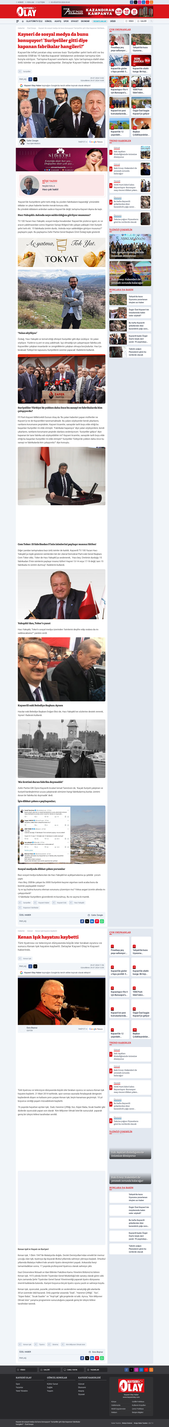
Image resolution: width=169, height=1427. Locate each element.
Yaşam (50, 1391)
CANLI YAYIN (72, 1370)
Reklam (30, 2)
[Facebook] (131, 2)
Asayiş (58, 21)
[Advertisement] (61, 524)
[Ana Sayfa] (23, 21)
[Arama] (151, 21)
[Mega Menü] (17, 21)
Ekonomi (85, 21)
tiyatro (42, 1344)
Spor (66, 21)
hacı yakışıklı (79, 903)
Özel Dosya (31, 28)
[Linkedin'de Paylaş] (92, 921)
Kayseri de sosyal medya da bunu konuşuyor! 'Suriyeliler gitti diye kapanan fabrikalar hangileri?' (71, 28)
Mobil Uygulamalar (118, 1409)
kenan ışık (27, 959)
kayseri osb (61, 903)
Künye (21, 2)
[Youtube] (147, 2)
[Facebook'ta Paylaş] (30, 79)
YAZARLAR (94, 1370)
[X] (135, 2)
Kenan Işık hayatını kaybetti (46, 931)
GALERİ (143, 21)
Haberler (21, 28)
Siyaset (75, 21)
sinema (55, 1344)
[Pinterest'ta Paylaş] (97, 921)
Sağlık (49, 1387)
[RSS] (151, 2)
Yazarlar (19, 1387)
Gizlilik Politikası (138, 1402)
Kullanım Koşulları (139, 1405)
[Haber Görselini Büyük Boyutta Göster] (61, 113)
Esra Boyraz (32, 1029)
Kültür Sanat (52, 1384)
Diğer (113, 21)
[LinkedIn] (143, 2)
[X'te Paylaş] (35, 79)
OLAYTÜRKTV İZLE (34, 21)
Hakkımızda (115, 1405)
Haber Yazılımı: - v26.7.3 (132, 1423)
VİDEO (131, 21)
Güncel (48, 21)
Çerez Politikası (138, 1409)
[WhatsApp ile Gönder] (102, 921)
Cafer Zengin (33, 142)
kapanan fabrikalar (30, 908)
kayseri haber (43, 903)
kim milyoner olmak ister (75, 1344)
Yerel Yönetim (22, 1391)
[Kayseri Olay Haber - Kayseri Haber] (131, 1385)
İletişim (41, 2)
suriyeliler (27, 71)
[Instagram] (139, 2)
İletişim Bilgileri (137, 1412)
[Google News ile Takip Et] (96, 141)
